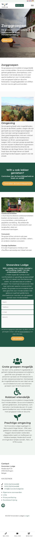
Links (5, 495)
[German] (33, 1)
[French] (31, 1)
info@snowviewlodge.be (14, 489)
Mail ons (17, 536)
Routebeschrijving (10, 500)
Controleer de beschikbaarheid (17, 183)
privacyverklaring (25, 331)
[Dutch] (27, 1)
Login (27, 516)
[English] (29, 1)
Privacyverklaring (9, 497)
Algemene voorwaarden (12, 492)
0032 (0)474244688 (11, 484)
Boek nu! (19, 5)
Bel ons (6, 536)
